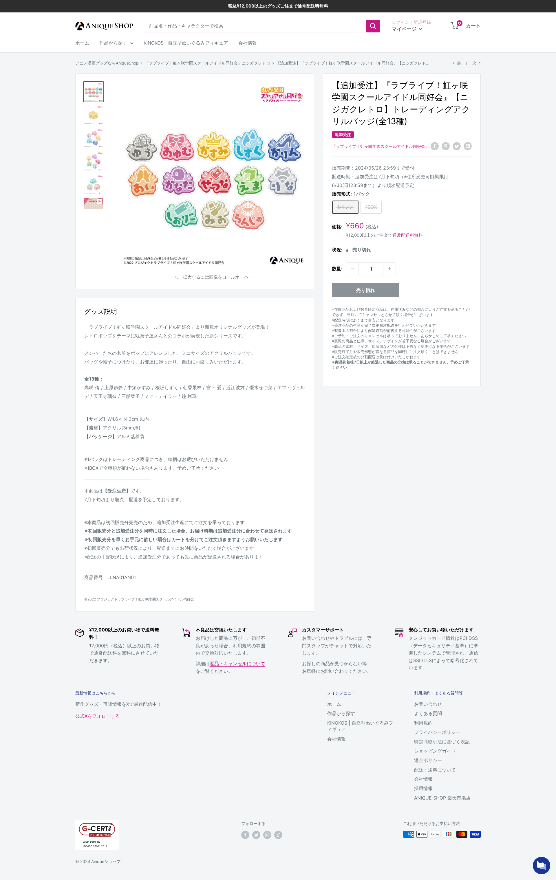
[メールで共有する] (468, 146)
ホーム (82, 43)
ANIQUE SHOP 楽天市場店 (442, 798)
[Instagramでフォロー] (267, 835)
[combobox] (255, 26)
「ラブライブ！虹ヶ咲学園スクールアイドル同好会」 (380, 146)
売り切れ (365, 290)
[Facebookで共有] (435, 146)
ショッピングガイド (435, 751)
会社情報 (247, 43)
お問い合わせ (428, 704)
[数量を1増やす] (389, 269)
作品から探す (113, 43)
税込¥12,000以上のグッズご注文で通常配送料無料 (278, 6)
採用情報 (423, 788)
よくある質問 (428, 713)
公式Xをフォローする (97, 716)
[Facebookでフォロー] (245, 835)
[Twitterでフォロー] (256, 835)
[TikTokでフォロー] (278, 835)
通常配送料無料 (407, 235)
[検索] (373, 26)
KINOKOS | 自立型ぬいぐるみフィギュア (186, 43)
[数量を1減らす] (352, 269)
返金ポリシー (428, 760)
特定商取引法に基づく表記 (442, 742)
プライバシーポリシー (437, 732)
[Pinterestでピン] (446, 146)
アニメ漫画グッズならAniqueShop (107, 62)
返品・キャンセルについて (237, 663)
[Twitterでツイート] (457, 146)
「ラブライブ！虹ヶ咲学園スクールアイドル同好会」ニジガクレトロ (207, 62)
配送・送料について (435, 770)
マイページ (405, 29)
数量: (337, 268)
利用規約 (423, 723)
